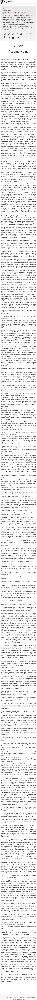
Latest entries (31, 997)
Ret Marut (10, 10)
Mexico (18, 12)
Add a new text (21, 999)
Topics (24, 997)
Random (4, 997)
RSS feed (9, 997)
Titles (15, 997)
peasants (23, 12)
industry (14, 12)
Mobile (14, 999)
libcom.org (29, 16)
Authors (19, 997)
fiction (9, 12)
